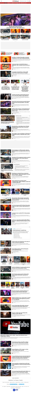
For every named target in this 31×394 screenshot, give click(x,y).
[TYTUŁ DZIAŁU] (15, 255)
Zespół (22, 386)
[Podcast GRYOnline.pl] (14, 384)
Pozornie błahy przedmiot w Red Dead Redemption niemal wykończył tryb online (15, 250)
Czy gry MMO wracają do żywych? (15, 192)
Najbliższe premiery (26, 382)
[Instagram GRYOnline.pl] (11, 384)
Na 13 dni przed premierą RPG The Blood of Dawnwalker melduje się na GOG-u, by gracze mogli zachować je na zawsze (26, 31)
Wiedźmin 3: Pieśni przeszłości (6, 382)
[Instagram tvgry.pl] (21, 384)
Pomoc (28, 386)
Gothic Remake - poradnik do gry (3, 285)
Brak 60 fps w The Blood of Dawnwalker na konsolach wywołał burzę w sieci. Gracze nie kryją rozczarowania (15, 31)
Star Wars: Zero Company (17, 260)
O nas (2, 386)
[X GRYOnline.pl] (12, 384)
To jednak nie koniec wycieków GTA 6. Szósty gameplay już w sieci (15, 215)
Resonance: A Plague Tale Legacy (23, 260)
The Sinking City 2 (4, 260)
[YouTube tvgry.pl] (19, 384)
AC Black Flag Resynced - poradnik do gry (15, 233)
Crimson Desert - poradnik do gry (17, 285)
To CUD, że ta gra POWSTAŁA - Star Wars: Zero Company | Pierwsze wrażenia (5, 192)
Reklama (20, 386)
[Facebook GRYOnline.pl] (10, 384)
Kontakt (26, 386)
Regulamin (5, 386)
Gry (22, 164)
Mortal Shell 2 (10, 260)
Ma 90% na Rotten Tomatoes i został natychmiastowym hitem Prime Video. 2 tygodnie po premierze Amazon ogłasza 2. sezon (15, 111)
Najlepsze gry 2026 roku (12, 382)
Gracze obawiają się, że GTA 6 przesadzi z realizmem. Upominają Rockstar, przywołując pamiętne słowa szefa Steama (15, 37)
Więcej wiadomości (15, 378)
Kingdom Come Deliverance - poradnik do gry (13, 285)
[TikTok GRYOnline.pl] (13, 384)
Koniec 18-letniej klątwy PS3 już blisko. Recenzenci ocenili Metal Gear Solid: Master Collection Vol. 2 (15, 307)
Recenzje (17, 380)
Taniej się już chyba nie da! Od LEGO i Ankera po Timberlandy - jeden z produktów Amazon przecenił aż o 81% (7, 53)
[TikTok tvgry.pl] (20, 384)
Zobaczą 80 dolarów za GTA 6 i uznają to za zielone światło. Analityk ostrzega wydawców (15, 351)
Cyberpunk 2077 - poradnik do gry (8, 285)
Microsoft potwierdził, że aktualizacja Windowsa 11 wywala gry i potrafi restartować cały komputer (15, 292)
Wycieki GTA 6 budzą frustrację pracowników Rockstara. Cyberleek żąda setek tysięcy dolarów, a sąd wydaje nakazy (15, 21)
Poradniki (21, 380)
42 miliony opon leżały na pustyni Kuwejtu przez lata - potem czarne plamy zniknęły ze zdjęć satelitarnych (15, 96)
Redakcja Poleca (15, 78)
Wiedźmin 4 (22, 382)
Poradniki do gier (15, 227)
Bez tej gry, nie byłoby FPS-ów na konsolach (25, 192)
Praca (24, 386)
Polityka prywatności (13, 386)
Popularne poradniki (15, 281)
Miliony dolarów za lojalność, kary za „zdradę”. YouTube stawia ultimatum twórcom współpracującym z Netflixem (15, 329)
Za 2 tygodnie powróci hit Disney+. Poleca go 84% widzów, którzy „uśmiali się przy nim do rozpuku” (15, 74)
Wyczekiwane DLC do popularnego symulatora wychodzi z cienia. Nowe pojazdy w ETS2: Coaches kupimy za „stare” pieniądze (25, 37)
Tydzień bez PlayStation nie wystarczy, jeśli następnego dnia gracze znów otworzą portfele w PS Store (5, 31)
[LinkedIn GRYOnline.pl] (15, 384)
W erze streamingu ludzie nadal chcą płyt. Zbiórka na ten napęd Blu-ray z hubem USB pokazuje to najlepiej (15, 373)
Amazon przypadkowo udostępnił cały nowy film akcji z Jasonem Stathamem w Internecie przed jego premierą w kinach (15, 366)
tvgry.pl (15, 187)
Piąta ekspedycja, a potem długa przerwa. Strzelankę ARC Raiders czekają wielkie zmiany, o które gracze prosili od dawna (15, 128)
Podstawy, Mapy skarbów (17, 233)
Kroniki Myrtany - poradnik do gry (27, 285)
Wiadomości (11, 380)
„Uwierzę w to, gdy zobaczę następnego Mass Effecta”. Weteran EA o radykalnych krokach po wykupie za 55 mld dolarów (15, 222)
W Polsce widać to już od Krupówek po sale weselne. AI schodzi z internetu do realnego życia (15, 243)
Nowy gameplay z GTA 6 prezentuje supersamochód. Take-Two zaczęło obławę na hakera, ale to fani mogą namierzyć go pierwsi (5, 37)
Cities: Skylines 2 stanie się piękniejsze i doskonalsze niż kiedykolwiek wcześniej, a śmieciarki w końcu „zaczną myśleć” (15, 136)
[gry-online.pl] (15, 1)
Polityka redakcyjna (8, 386)
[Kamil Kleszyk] (1, 37)
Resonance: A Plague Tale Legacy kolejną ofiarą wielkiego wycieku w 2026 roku (15, 314)
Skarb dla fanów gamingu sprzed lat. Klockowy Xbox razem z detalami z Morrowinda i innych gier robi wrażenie (15, 276)
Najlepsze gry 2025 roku (18, 382)
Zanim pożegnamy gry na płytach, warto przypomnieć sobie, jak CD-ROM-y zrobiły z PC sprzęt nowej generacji (5, 85)
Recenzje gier (23, 115)
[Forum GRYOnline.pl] (16, 384)
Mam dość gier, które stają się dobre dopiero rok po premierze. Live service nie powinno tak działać (15, 85)
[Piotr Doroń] (1, 24)
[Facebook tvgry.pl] (23, 384)
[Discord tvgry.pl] (22, 384)
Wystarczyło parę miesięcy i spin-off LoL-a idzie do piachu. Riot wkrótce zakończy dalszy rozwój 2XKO (15, 344)
